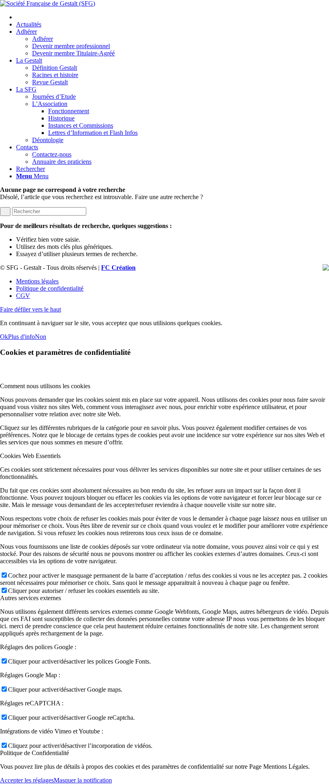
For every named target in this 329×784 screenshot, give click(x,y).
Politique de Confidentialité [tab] (34, 752)
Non (40, 336)
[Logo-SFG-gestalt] (47, 3)
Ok (4, 336)
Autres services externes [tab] (30, 598)
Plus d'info (21, 336)
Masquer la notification (83, 780)
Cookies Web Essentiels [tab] (30, 455)
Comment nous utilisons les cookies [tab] (45, 386)
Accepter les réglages (27, 780)
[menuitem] (172, 17)
